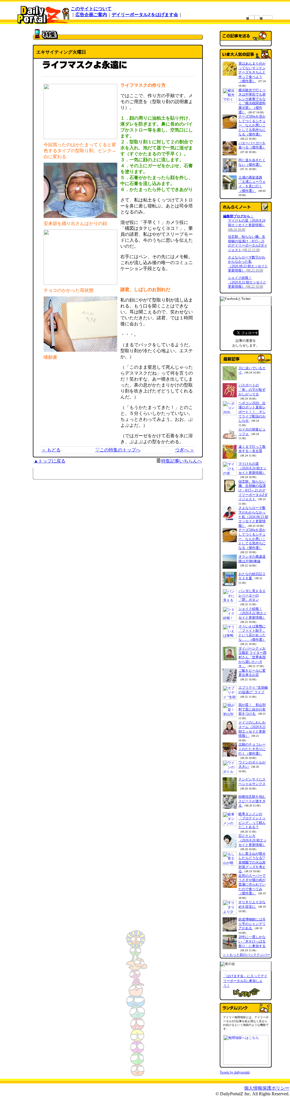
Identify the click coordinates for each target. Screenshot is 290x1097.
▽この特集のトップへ (117, 449)
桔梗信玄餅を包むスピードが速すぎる (252, 801)
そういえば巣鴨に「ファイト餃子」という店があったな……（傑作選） (252, 633)
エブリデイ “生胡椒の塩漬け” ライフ (253, 690)
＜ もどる (51, 449)
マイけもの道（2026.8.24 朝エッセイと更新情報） (246, 224)
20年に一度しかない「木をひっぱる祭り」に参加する (252, 941)
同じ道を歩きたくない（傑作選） (252, 162)
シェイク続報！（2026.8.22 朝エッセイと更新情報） (247, 282)
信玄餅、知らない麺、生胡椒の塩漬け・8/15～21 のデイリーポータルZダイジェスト (247, 243)
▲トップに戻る (49, 461)
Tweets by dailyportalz (235, 1072)
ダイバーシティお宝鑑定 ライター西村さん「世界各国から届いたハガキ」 (252, 657)
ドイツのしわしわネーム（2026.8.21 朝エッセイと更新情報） (252, 729)
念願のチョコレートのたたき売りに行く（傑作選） (252, 748)
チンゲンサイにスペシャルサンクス (252, 781)
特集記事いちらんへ (181, 461)
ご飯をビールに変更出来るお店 (252, 673)
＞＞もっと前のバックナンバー (246, 955)
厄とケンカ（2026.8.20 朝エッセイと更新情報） (252, 840)
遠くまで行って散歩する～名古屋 (252, 449)
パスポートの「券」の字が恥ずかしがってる (252, 389)
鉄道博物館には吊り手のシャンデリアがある (252, 923)
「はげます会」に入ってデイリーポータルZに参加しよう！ (245, 981)
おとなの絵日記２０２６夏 (252, 576)
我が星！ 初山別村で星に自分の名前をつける (252, 709)
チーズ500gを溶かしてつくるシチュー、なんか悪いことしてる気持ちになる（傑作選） (252, 125)
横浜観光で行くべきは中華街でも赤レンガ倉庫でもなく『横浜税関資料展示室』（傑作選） (252, 101)
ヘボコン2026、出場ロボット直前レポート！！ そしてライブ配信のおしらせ (252, 412)
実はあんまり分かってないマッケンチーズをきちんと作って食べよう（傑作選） (252, 72)
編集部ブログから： (238, 216)
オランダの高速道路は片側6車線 (252, 559)
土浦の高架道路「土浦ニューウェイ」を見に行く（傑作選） (252, 184)
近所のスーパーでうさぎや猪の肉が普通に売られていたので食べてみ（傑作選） (252, 884)
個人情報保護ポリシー (266, 1088)
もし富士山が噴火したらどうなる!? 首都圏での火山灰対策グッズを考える (252, 862)
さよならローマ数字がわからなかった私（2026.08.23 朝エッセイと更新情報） (248, 264)
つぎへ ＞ (184, 449)
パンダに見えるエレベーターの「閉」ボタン (252, 595)
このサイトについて (91, 8)
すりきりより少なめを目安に (252, 904)
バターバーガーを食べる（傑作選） (252, 145)
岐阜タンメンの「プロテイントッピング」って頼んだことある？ (252, 820)
